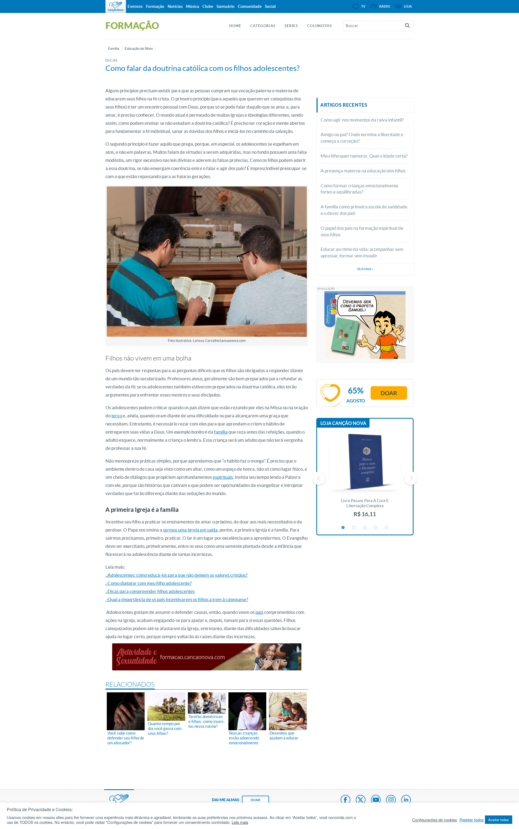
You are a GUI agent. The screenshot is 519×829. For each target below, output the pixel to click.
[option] (365, 478)
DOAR (255, 800)
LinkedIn (406, 800)
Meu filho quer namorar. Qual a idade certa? (364, 155)
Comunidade (250, 6)
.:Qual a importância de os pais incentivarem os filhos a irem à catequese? (176, 599)
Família (113, 49)
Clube (207, 6)
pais (259, 612)
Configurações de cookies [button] (434, 819)
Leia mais (240, 822)
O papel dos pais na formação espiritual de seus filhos (362, 231)
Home (235, 26)
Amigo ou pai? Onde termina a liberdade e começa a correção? (362, 137)
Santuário (226, 6)
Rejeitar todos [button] (472, 819)
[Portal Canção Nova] (115, 6)
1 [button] (343, 528)
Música (192, 6)
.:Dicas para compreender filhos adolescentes (150, 591)
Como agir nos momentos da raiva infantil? (362, 119)
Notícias (175, 6)
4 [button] (376, 528)
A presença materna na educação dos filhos (363, 170)
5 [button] (386, 528)
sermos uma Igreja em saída (190, 529)
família (221, 431)
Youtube (375, 800)
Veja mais (365, 269)
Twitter (360, 800)
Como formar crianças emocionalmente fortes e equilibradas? (359, 189)
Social (270, 6)
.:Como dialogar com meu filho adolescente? (148, 583)
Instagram (391, 800)
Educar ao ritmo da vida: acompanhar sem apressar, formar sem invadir (362, 252)
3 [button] (365, 528)
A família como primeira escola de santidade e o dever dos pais (364, 210)
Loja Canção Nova (343, 423)
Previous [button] (319, 478)
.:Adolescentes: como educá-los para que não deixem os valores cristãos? (176, 575)
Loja (408, 6)
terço (116, 415)
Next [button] (411, 478)
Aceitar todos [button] (498, 819)
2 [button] (354, 528)
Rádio (384, 6)
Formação (155, 6)
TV (363, 6)
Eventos (135, 6)
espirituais (223, 477)
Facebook (345, 800)
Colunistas (319, 26)
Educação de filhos (139, 49)
